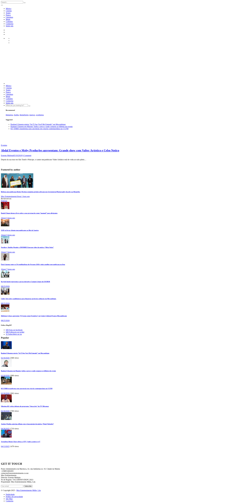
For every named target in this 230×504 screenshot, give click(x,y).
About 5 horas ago (8, 218)
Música (8, 9)
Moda (8, 19)
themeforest (24, 115)
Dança (8, 15)
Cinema (9, 11)
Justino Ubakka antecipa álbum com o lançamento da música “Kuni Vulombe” (27, 424)
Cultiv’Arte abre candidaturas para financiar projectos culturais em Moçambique (28, 299)
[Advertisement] (115, 64)
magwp (32, 115)
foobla (16, 115)
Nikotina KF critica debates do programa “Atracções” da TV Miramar (25, 406)
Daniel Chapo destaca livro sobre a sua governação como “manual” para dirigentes (29, 213)
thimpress (9, 115)
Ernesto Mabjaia (7, 155)
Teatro (8, 13)
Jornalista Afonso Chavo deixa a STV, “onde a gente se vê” (20, 442)
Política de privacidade (14, 497)
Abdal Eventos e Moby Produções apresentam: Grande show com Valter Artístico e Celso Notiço (60, 150)
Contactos (9, 24)
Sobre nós (9, 26)
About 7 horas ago (8, 252)
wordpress (40, 115)
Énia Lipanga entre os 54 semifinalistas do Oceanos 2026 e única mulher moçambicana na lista (33, 264)
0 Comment (26, 155)
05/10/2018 (17, 155)
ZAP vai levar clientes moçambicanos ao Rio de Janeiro (20, 230)
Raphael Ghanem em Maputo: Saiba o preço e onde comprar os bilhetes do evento (42, 127)
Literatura (9, 17)
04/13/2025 (5, 446)
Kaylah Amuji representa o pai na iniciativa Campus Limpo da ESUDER (25, 282)
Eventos (4, 145)
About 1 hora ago (23, 196)
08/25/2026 (5, 286)
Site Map (9, 499)
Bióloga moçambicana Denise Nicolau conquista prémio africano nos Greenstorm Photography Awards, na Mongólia (40, 192)
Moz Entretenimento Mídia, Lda (28, 490)
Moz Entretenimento (8, 196)
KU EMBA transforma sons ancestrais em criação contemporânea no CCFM (39, 129)
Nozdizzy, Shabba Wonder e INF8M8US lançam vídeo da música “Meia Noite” (27, 247)
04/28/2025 (5, 429)
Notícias (4, 201)
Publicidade (10, 494)
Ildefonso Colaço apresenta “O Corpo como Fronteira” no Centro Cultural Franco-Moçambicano (34, 316)
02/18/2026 (5, 358)
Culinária (9, 22)
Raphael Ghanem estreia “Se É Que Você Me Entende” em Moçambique (38, 124)
